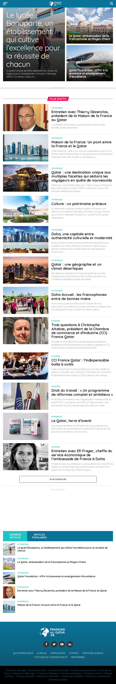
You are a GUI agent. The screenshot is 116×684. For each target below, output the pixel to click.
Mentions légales (93, 653)
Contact (74, 653)
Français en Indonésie (72, 676)
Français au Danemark (47, 676)
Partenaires (78, 657)
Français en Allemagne (24, 673)
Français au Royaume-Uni (84, 670)
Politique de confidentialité (50, 657)
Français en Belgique (47, 673)
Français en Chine (92, 673)
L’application (57, 653)
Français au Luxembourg (97, 676)
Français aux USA (37, 670)
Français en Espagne (70, 673)
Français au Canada (58, 670)
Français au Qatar (58, 679)
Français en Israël (25, 676)
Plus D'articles (58, 479)
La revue (42, 653)
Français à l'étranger (15, 670)
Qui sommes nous (23, 653)
